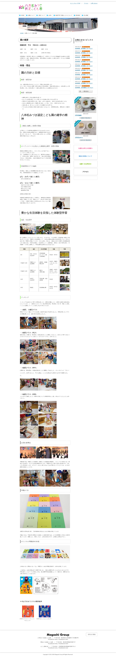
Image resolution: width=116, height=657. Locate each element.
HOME (22, 15)
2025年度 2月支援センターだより (84, 79)
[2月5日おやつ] (85, 134)
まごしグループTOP (75, 3)
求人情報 (86, 15)
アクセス (86, 3)
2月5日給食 (78, 115)
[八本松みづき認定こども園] (30, 7)
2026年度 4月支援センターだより (84, 70)
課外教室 (78, 15)
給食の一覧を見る (85, 118)
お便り (50, 15)
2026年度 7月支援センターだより (84, 57)
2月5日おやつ (79, 137)
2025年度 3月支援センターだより (84, 74)
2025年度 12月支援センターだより (84, 87)
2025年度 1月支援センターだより (84, 83)
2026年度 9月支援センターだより (84, 48)
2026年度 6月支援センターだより (84, 61)
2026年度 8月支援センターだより (84, 52)
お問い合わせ (94, 3)
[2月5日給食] (85, 112)
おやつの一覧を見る (86, 140)
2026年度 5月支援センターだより (84, 66)
